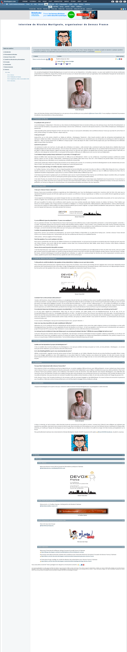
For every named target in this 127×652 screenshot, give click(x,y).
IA (31, 4)
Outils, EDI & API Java (79, 9)
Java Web (55, 6)
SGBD (70, 4)
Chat (50, 1)
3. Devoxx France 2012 (9, 57)
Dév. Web (51, 4)
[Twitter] (118, 59)
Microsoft (40, 4)
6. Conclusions (7, 64)
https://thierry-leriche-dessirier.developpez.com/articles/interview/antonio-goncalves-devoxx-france (67, 556)
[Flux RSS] (121, 9)
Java (46, 4)
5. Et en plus (6, 62)
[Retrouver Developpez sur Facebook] (125, 9)
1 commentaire (91, 51)
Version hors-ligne (69, 61)
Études (73, 1)
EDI (57, 4)
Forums (25, 1)
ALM (35, 4)
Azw (63, 64)
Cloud (27, 4)
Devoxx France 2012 (95, 113)
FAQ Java (39, 9)
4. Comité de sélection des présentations (14, 59)
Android (67, 6)
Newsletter (58, 1)
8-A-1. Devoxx (10, 74)
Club (85, 1)
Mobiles (81, 4)
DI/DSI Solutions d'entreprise (16, 4)
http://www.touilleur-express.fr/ (49, 506)
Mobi (69, 64)
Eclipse (73, 6)
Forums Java (32, 9)
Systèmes (87, 4)
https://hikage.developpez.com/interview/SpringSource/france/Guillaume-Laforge (62, 552)
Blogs (44, 1)
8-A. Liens (7, 72)
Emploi (66, 1)
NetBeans (79, 6)
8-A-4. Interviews (11, 80)
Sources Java (69, 9)
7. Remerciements (8, 67)
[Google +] (121, 59)
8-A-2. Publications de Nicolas (14, 76)
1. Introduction (7, 52)
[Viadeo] (116, 59)
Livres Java (54, 9)
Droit (79, 1)
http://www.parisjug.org (47, 525)
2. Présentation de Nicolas (10, 54)
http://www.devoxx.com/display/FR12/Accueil (53, 468)
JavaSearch (89, 9)
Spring (61, 6)
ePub (58, 64)
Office (75, 4)
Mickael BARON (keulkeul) (105, 432)
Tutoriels (32, 1)
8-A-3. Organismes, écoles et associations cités (18, 78)
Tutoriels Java (46, 9)
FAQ (39, 1)
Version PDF (60, 61)
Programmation (63, 4)
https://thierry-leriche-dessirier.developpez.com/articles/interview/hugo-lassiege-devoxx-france (66, 561)
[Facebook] (119, 59)
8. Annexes (6, 69)
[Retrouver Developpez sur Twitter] (123, 9)
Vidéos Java (61, 9)
